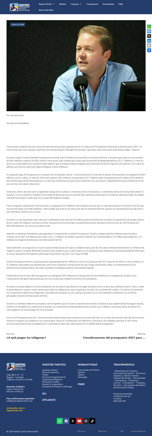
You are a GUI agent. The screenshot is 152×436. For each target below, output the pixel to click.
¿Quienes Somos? (50, 370)
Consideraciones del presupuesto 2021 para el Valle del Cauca (114, 336)
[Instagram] (86, 421)
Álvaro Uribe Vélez (46, 10)
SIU (44, 393)
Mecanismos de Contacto (126, 371)
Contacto (117, 398)
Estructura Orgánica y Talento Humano (129, 374)
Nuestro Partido (45, 4)
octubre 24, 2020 (17, 24)
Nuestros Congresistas (52, 384)
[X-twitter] (73, 421)
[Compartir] (149, 50)
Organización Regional (52, 379)
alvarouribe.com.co (16, 408)
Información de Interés (123, 373)
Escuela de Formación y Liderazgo (57, 386)
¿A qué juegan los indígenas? (26, 336)
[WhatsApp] (149, 26)
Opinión (81, 372)
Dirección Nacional (50, 372)
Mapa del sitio (119, 401)
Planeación (133, 380)
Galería (81, 374)
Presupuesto (120, 380)
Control (116, 382)
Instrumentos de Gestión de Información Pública (129, 386)
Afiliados (62, 4)
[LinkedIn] (149, 40)
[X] (149, 36)
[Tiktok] (92, 421)
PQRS (121, 4)
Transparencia (92, 4)
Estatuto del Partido (122, 378)
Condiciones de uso (122, 396)
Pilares (45, 374)
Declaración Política (50, 382)
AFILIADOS (48, 400)
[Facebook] (66, 421)
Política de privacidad (122, 393)
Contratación (128, 382)
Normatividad (108, 4)
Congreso (75, 4)
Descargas (82, 377)
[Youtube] (79, 421)
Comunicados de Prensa (88, 370)
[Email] (149, 45)
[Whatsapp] (60, 421)
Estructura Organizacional (53, 377)
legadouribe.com (15, 410)
